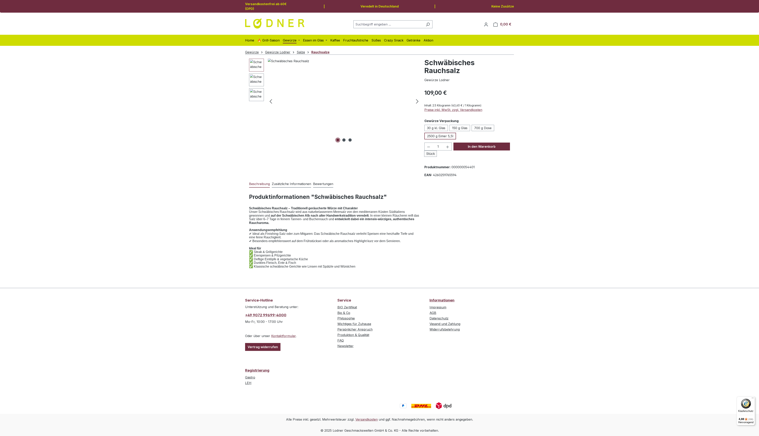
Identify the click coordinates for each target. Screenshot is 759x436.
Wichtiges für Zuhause (354, 324)
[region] (334, 101)
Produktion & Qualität (353, 335)
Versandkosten (366, 419)
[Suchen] (427, 24)
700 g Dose (483, 128)
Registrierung (257, 370)
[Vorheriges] (271, 101)
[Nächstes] (417, 101)
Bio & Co (343, 313)
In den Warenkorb (482, 146)
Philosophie (346, 318)
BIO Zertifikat (347, 307)
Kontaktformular (283, 336)
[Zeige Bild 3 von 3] (350, 140)
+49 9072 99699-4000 (265, 315)
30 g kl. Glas (436, 128)
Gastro (250, 377)
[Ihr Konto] (486, 24)
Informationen (442, 300)
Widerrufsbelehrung (445, 329)
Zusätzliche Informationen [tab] (291, 184)
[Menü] (752, 399)
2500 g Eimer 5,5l (440, 136)
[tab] (259, 184)
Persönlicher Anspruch (355, 329)
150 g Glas (459, 128)
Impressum (438, 307)
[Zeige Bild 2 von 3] (344, 140)
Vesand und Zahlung (445, 324)
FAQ (340, 340)
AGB (433, 313)
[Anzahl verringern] (428, 146)
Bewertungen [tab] (323, 184)
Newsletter (345, 346)
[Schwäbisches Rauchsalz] (344, 101)
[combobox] (388, 24)
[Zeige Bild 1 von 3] (337, 140)
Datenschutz (439, 318)
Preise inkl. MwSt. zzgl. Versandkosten (453, 110)
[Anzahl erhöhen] (448, 146)
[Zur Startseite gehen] (274, 23)
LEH (248, 383)
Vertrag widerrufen (263, 347)
